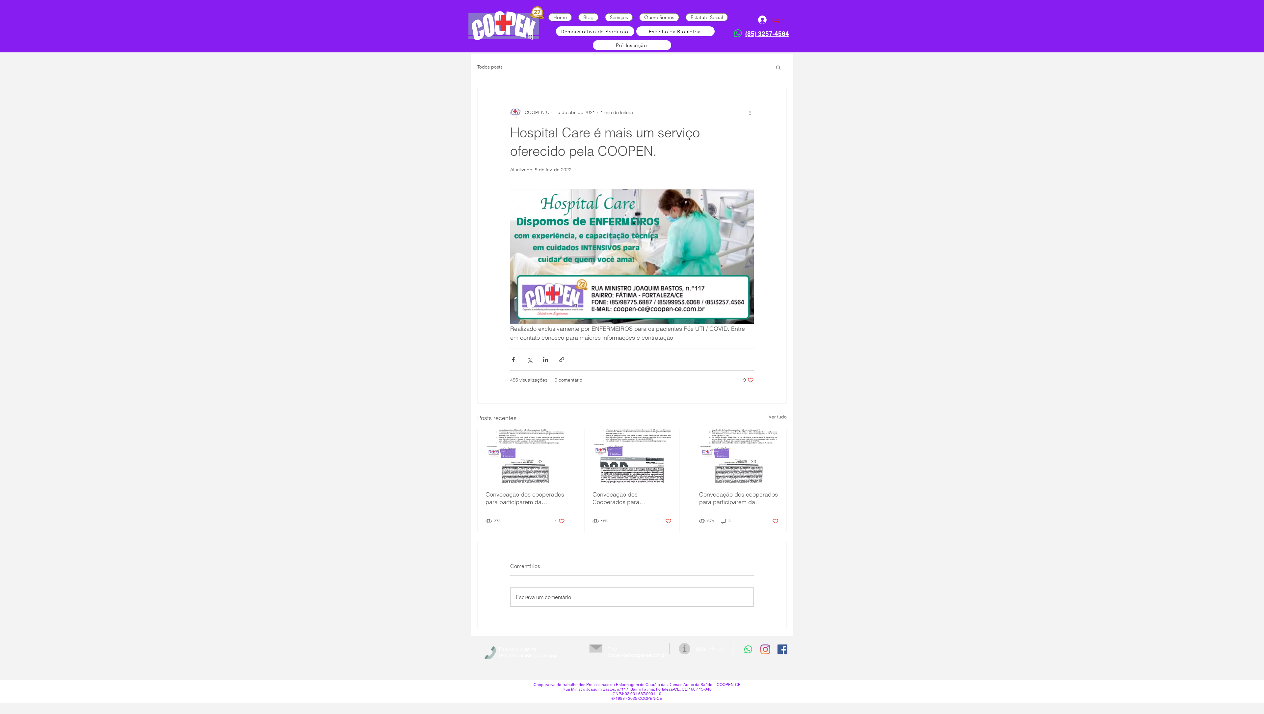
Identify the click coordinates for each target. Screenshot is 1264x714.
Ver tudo (778, 417)
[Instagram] (765, 649)
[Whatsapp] (738, 33)
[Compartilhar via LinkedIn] (545, 360)
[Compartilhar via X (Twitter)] (529, 360)
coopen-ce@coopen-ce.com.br (637, 655)
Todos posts (490, 67)
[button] (778, 67)
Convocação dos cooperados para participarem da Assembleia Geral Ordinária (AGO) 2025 (738, 498)
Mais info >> (709, 649)
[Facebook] (782, 649)
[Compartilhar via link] (562, 360)
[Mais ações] (750, 112)
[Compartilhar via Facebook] (513, 360)
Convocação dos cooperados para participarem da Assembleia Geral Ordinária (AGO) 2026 (525, 498)
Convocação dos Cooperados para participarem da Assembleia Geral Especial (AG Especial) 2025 (631, 498)
